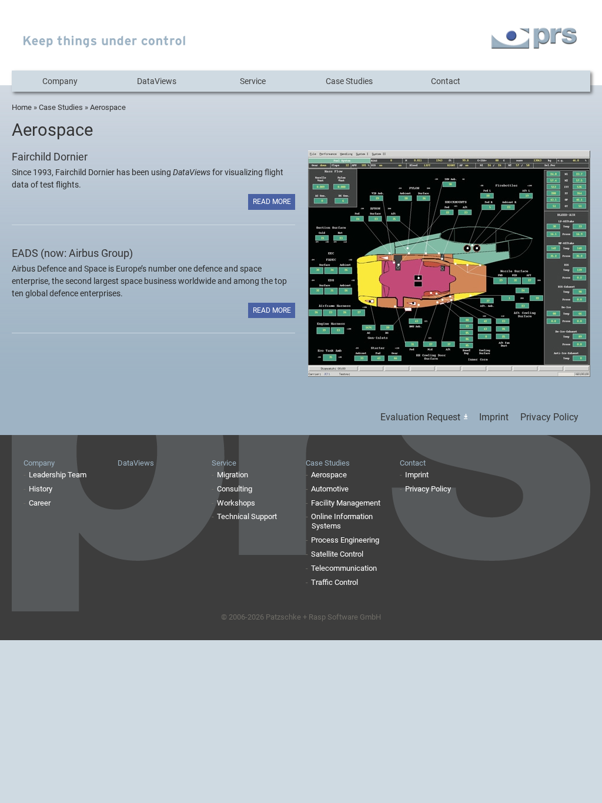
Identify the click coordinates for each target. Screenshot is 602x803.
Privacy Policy (549, 417)
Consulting (234, 488)
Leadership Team (57, 474)
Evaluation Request (420, 417)
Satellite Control (337, 554)
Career (40, 502)
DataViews (156, 81)
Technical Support (247, 516)
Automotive (330, 488)
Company (60, 81)
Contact (445, 81)
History (40, 488)
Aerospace (329, 474)
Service (253, 81)
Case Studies (349, 81)
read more (272, 202)
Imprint (494, 417)
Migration (232, 474)
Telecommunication (344, 568)
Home (22, 107)
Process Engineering (345, 540)
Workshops (236, 502)
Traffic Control (334, 582)
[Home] (105, 44)
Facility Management (345, 502)
